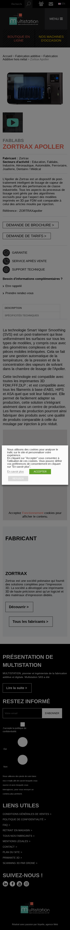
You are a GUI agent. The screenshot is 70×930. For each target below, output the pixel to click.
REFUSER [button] (18, 478)
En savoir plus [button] (15, 471)
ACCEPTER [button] (40, 471)
